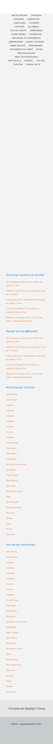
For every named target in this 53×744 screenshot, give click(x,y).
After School (11, 394)
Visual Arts (10, 534)
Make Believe (12, 480)
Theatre (9, 529)
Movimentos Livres (14, 491)
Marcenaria (11, 486)
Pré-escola (10, 513)
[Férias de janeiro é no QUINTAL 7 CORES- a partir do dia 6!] (26, 200)
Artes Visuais (11, 400)
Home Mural (11, 453)
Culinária (10, 437)
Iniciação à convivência (16, 464)
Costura (9, 432)
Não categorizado (13, 507)
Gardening (10, 448)
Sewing (9, 518)
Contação (10, 421)
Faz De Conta (12, 443)
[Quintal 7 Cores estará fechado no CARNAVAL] (26, 96)
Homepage (10, 459)
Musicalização (12, 502)
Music (8, 497)
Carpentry (10, 416)
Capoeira (10, 405)
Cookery (9, 426)
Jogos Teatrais (12, 475)
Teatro (8, 523)
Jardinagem (11, 470)
